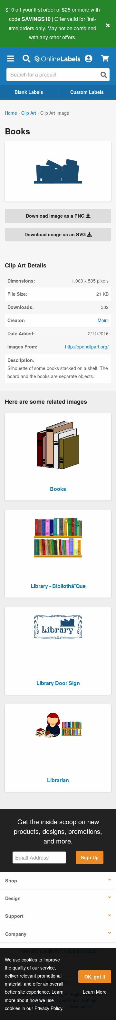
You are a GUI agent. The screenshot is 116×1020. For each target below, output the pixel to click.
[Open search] (104, 75)
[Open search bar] (26, 58)
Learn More (95, 991)
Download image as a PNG (56, 215)
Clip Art (28, 113)
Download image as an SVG (55, 234)
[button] (10, 58)
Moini (103, 320)
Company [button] (15, 934)
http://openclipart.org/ (87, 346)
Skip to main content (23, 32)
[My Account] (88, 58)
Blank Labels (29, 92)
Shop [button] (11, 880)
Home (11, 113)
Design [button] (13, 898)
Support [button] (14, 916)
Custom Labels (87, 92)
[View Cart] (104, 58)
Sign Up (90, 857)
